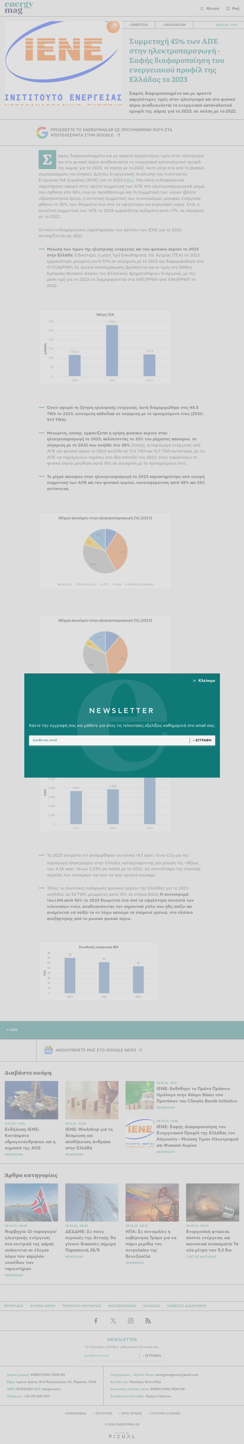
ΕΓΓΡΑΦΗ (204, 740)
